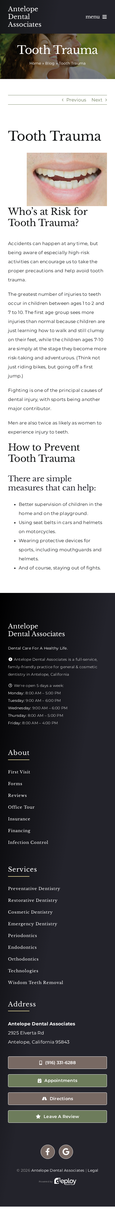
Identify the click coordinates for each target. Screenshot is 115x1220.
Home (35, 63)
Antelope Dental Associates (58, 1170)
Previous (76, 100)
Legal (93, 1170)
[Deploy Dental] (65, 1181)
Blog (50, 63)
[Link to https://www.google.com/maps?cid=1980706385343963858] (66, 1152)
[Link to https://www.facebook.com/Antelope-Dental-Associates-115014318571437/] (48, 1152)
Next (96, 100)
